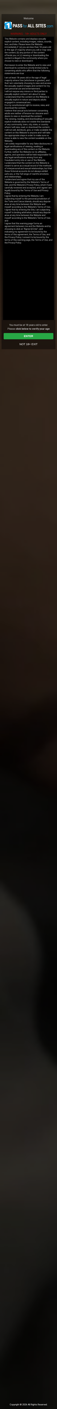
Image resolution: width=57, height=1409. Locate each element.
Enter (28, 336)
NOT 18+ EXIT (28, 344)
